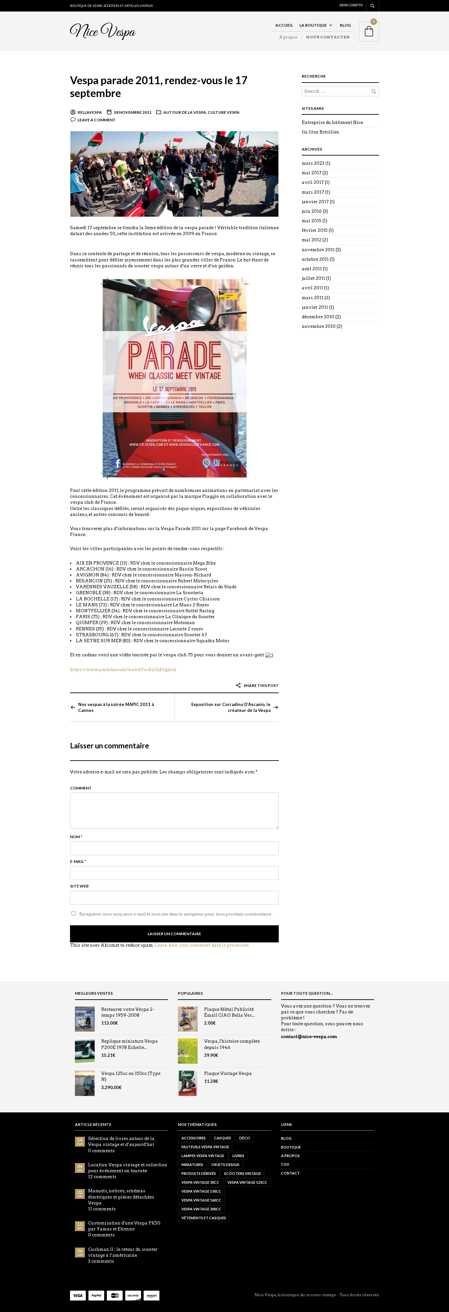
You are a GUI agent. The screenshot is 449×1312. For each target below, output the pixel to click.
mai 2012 (311, 239)
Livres (238, 1156)
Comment (81, 788)
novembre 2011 (318, 249)
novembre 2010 (319, 326)
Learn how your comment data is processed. (202, 945)
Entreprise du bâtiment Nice (332, 122)
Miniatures (192, 1164)
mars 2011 (312, 297)
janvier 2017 (315, 201)
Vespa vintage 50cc (200, 1182)
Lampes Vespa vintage (202, 1156)
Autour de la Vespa (184, 112)
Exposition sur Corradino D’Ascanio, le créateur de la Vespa (231, 707)
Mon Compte (351, 5)
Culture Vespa (224, 112)
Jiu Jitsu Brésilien (320, 132)
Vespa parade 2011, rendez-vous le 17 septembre (159, 86)
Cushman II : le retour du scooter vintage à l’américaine (122, 1252)
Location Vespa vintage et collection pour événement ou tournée (127, 1167)
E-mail (78, 861)
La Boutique (313, 25)
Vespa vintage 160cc (201, 1200)
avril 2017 (313, 182)
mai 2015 (311, 220)
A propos (288, 37)
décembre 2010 (318, 316)
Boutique (291, 1147)
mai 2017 (311, 172)
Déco (244, 1138)
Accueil (284, 25)
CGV (285, 1164)
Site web (79, 886)
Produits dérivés (198, 1173)
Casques (222, 1138)
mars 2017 (313, 192)
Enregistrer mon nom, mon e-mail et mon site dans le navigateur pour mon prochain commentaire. (175, 913)
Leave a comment (97, 119)
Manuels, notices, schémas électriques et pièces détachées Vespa (121, 1196)
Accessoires (193, 1138)
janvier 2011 (315, 307)
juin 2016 (312, 211)
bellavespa (90, 112)
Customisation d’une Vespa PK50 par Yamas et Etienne (124, 1226)
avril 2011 (312, 287)
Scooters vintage (242, 1173)
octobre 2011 (315, 259)
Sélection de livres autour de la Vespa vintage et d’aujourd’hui (121, 1141)
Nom (76, 836)
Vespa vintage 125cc (247, 1182)
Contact (290, 1173)
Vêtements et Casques (203, 1218)
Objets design (225, 1164)
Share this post (261, 685)
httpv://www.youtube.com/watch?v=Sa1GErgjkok (123, 669)
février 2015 (315, 230)
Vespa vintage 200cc (201, 1209)
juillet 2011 (313, 278)
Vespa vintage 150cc (201, 1191)
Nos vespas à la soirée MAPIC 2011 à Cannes (116, 707)
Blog (345, 25)
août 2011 (312, 268)
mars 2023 (313, 163)
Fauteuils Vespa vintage (205, 1147)
